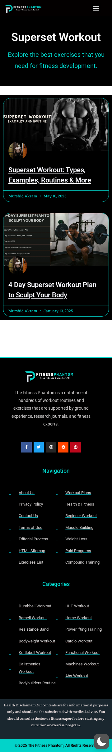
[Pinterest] (75, 447)
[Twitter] (39, 447)
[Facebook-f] (26, 447)
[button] (96, 8)
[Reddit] (63, 447)
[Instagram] (51, 447)
